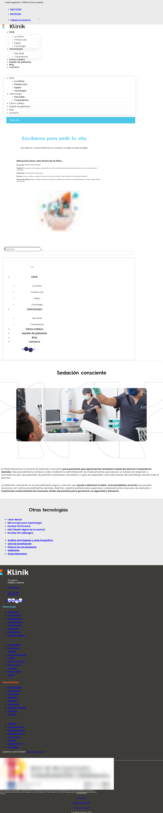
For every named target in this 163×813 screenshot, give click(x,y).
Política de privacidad (81, 803)
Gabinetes (13, 550)
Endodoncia (14, 632)
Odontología (16, 48)
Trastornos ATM (16, 661)
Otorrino (12, 723)
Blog (11, 64)
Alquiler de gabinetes (20, 62)
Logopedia (13, 704)
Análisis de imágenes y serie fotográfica (30, 540)
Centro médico (17, 59)
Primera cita (20, 39)
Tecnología (20, 46)
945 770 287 (16, 9)
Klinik (12, 32)
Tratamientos (21, 56)
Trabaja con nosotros (20, 20)
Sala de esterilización (20, 543)
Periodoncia (14, 644)
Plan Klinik (19, 53)
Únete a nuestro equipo (35, 752)
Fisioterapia (14, 690)
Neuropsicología (16, 730)
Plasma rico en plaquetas (22, 547)
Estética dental (16, 635)
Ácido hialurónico (17, 553)
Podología (13, 694)
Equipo (17, 43)
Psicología (13, 747)
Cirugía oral (14, 615)
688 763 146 (15, 14)
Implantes (13, 611)
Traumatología (16, 727)
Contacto (14, 67)
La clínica (19, 36)
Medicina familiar (17, 707)
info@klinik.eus (14, 587)
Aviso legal (81, 798)
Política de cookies (81, 808)
